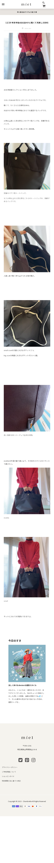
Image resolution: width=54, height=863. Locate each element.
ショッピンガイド (8, 776)
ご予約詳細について (9, 772)
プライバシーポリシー (9, 767)
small (6, 601)
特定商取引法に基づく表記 (11, 781)
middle (6, 518)
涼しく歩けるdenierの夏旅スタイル (22, 685)
